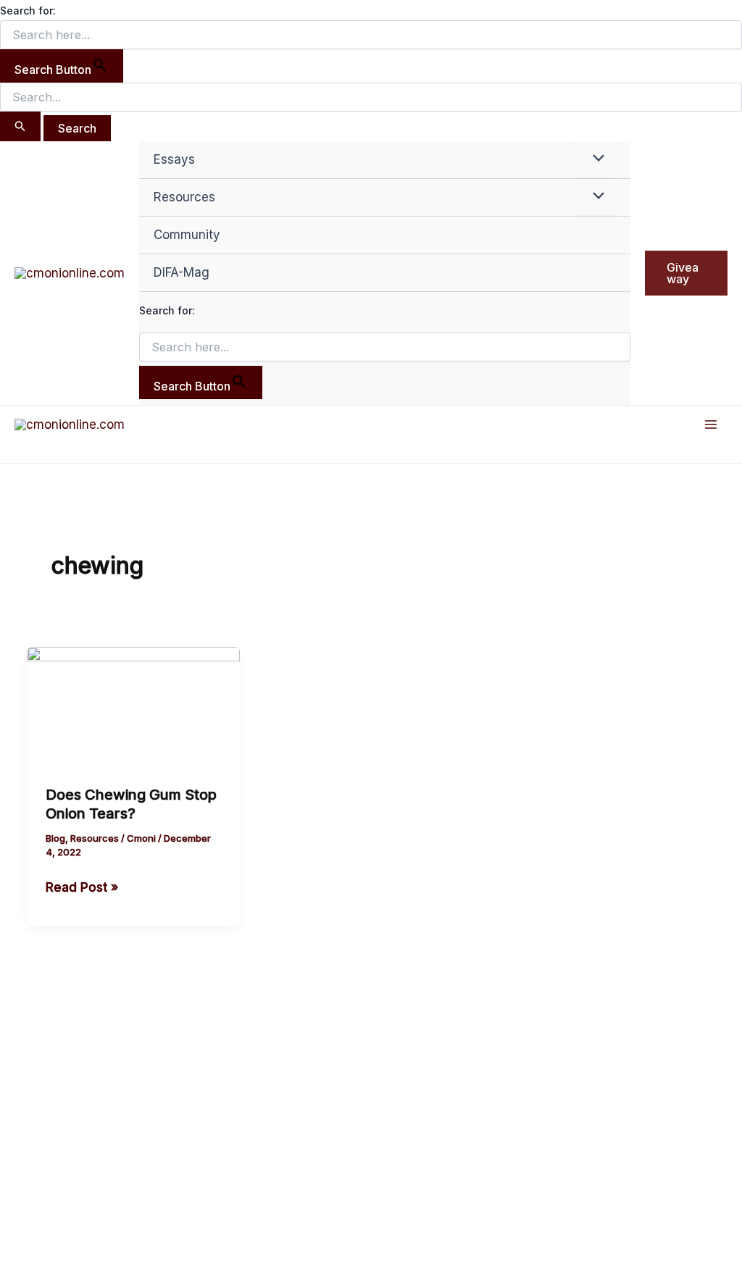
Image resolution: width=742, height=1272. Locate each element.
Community (187, 234)
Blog (55, 838)
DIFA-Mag (181, 272)
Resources (184, 197)
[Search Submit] (20, 126)
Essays (174, 159)
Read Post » (82, 886)
